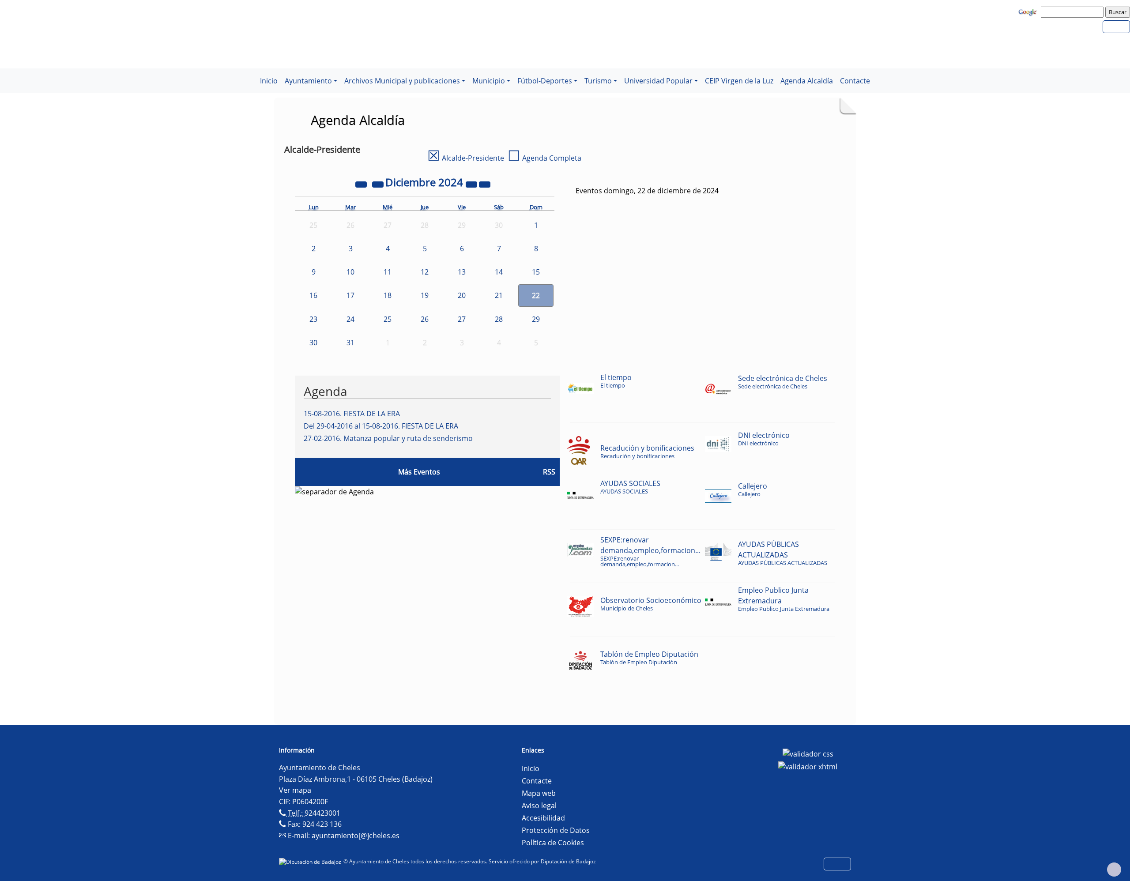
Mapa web (539, 793)
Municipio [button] (488, 81)
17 (350, 295)
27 (462, 319)
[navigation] (1073, 12)
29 (536, 319)
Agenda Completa (544, 158)
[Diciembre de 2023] (362, 183)
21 (499, 295)
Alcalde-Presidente (465, 158)
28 (499, 319)
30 (313, 342)
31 (350, 342)
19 (425, 295)
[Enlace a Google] (1029, 11)
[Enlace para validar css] (808, 753)
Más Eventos (419, 472)
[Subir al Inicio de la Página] (1114, 869)
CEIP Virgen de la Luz (739, 81)
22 (536, 295)
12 (425, 272)
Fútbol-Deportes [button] (544, 81)
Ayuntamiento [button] (308, 81)
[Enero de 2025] (484, 183)
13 (462, 272)
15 (536, 272)
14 (499, 272)
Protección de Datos (556, 830)
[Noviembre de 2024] (378, 183)
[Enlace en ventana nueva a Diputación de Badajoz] (311, 861)
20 (462, 295)
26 (425, 319)
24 (350, 319)
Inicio (269, 81)
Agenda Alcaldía (806, 81)
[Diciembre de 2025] (472, 183)
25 (388, 319)
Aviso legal (539, 805)
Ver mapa (295, 790)
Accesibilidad (543, 818)
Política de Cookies (553, 842)
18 (388, 295)
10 (350, 272)
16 (313, 295)
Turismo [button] (598, 81)
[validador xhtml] (807, 766)
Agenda (325, 391)
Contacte (855, 81)
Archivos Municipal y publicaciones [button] (402, 81)
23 (313, 319)
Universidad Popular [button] (658, 81)
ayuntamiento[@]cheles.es (355, 835)
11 (388, 272)
